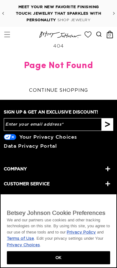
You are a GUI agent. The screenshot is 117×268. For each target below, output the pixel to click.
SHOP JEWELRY (73, 20)
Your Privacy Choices (48, 137)
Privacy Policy (81, 232)
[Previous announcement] (3, 13)
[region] (58, 231)
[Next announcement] (114, 13)
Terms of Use (20, 239)
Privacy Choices (23, 245)
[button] (7, 34)
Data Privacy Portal (30, 146)
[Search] (98, 34)
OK (58, 257)
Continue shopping (58, 90)
